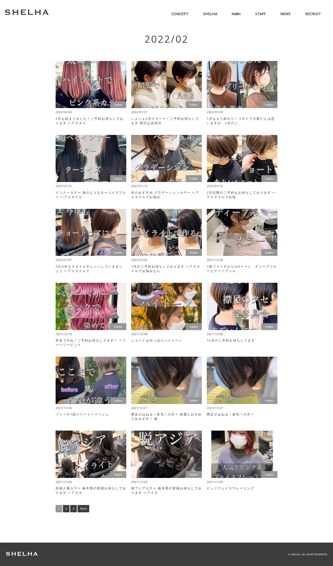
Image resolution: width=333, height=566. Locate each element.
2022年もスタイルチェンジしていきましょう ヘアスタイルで (89, 268)
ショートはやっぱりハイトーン (156, 340)
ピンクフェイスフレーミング (230, 488)
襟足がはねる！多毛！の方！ (230, 414)
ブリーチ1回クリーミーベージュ (82, 414)
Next (83, 508)
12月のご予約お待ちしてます (231, 340)
